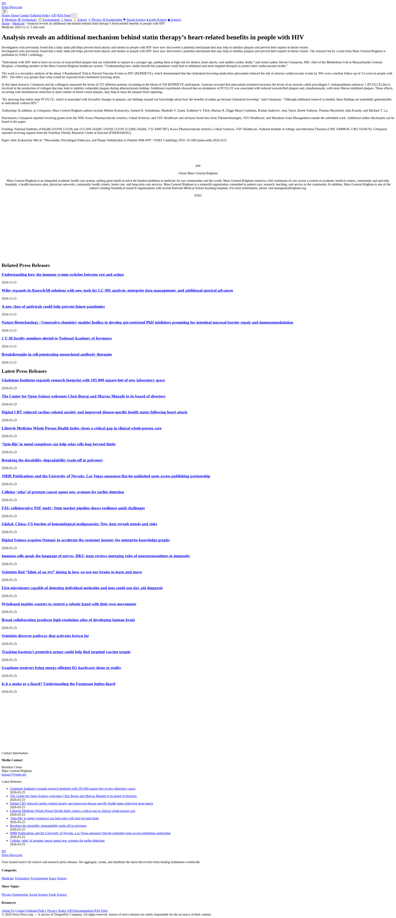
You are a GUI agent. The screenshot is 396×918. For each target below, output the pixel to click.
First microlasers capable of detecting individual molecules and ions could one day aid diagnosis (82, 588)
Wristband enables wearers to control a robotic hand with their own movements (69, 604)
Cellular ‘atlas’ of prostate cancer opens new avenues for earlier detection (63, 492)
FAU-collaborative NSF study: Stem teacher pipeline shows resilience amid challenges (73, 508)
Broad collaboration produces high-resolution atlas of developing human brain (68, 620)
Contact (24, 15)
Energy (80, 19)
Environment (49, 19)
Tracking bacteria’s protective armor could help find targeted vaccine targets (66, 652)
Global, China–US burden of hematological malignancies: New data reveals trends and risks (79, 524)
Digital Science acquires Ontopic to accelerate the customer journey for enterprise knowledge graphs (86, 540)
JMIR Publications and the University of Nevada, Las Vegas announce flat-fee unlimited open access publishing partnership (106, 476)
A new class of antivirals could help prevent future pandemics (53, 306)
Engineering (112, 19)
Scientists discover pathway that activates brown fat (45, 636)
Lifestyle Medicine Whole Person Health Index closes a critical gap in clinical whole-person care (81, 428)
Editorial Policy (40, 15)
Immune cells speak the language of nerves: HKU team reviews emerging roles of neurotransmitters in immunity (96, 556)
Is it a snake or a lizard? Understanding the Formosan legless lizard (58, 684)
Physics (95, 19)
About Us (8, 910)
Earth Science (156, 19)
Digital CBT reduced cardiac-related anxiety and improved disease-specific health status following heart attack (94, 412)
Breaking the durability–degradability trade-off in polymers (52, 460)
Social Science (134, 19)
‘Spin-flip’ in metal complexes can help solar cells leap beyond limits (59, 444)
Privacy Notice (57, 910)
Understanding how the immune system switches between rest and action (63, 274)
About (14, 15)
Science (174, 19)
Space (66, 19)
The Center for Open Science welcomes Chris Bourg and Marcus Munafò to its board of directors (83, 396)
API (54, 15)
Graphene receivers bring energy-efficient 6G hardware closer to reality (61, 667)
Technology (27, 19)
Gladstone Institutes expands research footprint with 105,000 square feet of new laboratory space (83, 380)
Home (6, 15)
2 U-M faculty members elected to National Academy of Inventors (57, 338)
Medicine (9, 19)
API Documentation (80, 910)
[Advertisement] (125, 229)
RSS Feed (64, 15)
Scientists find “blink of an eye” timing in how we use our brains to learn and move (72, 572)
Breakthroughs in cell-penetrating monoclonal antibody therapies (57, 354)
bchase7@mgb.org (14, 774)
